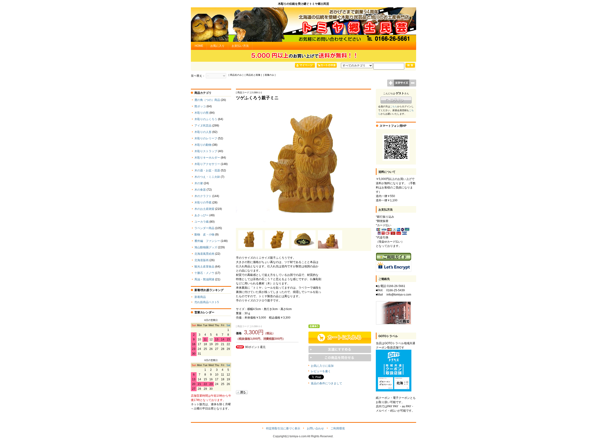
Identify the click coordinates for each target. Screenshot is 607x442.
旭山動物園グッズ (205, 247)
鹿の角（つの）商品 (207, 100)
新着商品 (200, 297)
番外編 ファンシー (207, 241)
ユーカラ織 (201, 221)
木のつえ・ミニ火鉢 (207, 177)
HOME (199, 45)
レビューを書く (321, 371)
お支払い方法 (240, 45)
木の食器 (200, 189)
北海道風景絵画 (204, 253)
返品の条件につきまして (326, 383)
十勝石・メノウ (204, 273)
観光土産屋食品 (204, 266)
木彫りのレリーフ (205, 138)
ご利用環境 (338, 428)
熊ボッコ (200, 106)
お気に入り (217, 45)
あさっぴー (201, 215)
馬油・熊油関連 (204, 279)
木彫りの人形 (203, 132)
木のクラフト (203, 196)
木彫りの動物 (203, 144)
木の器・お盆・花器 (207, 170)
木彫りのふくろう (205, 119)
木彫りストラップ (205, 151)
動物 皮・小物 (204, 234)
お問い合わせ (315, 428)
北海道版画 (201, 260)
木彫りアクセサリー (207, 164)
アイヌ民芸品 (203, 125)
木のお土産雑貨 (204, 209)
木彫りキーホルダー (207, 157)
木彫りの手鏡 (203, 202)
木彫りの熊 (201, 112)
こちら (393, 106)
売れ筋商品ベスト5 (206, 302)
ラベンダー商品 (204, 228)
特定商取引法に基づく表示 (283, 428)
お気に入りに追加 (322, 365)
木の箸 (198, 183)
